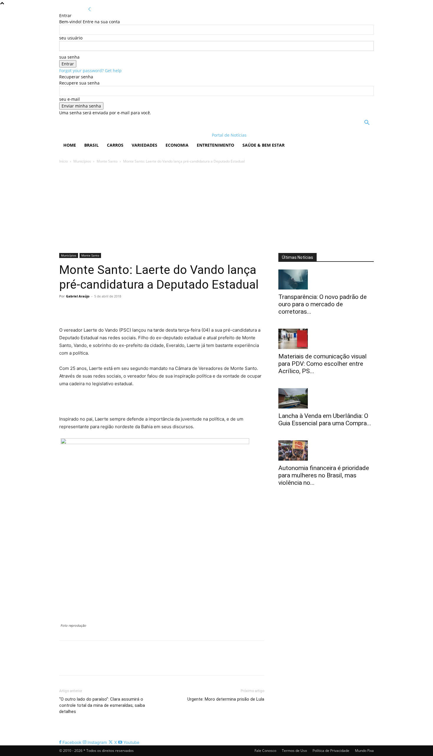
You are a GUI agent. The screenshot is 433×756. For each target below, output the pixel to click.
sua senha (69, 57)
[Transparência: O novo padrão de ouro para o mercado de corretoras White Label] (326, 279)
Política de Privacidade (331, 750)
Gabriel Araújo (78, 296)
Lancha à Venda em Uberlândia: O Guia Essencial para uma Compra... (324, 419)
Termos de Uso (294, 750)
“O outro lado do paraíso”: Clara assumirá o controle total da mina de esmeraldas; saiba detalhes (102, 705)
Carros (115, 145)
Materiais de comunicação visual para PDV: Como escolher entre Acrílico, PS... (322, 364)
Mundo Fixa (364, 750)
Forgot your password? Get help (90, 70)
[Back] (89, 9)
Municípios (82, 161)
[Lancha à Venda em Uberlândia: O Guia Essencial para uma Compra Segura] (326, 398)
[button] (367, 123)
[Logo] (97, 135)
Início (63, 161)
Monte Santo (107, 161)
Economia (177, 145)
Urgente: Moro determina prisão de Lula (225, 699)
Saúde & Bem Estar (263, 145)
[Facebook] (65, 309)
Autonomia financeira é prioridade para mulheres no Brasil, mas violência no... (323, 475)
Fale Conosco (265, 750)
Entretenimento (215, 145)
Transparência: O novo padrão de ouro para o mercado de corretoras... (322, 304)
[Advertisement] (216, 209)
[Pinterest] (92, 309)
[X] (79, 309)
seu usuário (70, 38)
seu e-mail (69, 99)
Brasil (91, 145)
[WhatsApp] (106, 309)
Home (69, 145)
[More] (119, 309)
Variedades (144, 145)
